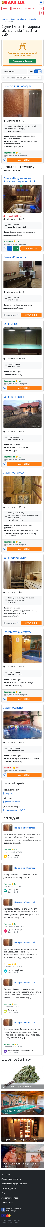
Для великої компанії (13, 802)
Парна (5, 8)
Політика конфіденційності (14, 1183)
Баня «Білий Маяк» (15, 557)
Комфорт (8, 793)
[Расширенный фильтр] (42, 8)
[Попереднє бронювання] (9, 248)
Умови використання (11, 1179)
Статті (4, 1193)
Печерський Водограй (17, 86)
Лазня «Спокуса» (14, 472)
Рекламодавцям (8, 1188)
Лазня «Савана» (13, 707)
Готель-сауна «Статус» (17, 631)
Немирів (32, 19)
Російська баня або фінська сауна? (19, 1165)
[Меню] (41, 2)
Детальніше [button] (24, 160)
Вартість (16, 8)
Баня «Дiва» (10, 323)
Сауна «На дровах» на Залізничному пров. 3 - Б (19, 180)
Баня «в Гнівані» (13, 396)
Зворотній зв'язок (9, 1198)
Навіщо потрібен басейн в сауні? (18, 1112)
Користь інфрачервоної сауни (21, 1139)
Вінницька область (18, 19)
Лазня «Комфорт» (14, 257)
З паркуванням (11, 810)
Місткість (29, 8)
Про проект (6, 1174)
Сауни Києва (7, 1202)
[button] (41, 13)
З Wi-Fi (22, 810)
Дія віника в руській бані (17, 1086)
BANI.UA (4, 19)
